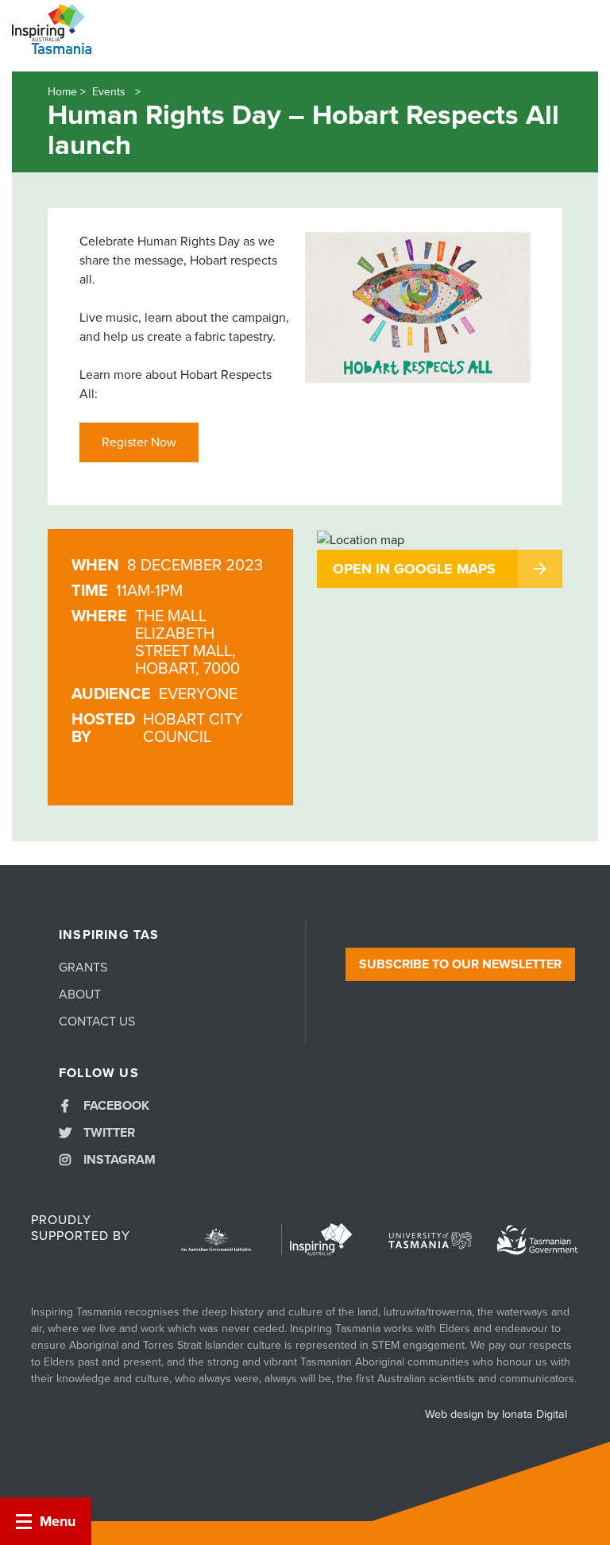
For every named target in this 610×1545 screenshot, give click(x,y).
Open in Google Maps (414, 568)
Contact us (97, 1021)
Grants (83, 967)
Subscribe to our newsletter (460, 964)
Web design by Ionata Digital (496, 1414)
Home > (67, 91)
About (80, 994)
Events (110, 91)
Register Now (139, 442)
